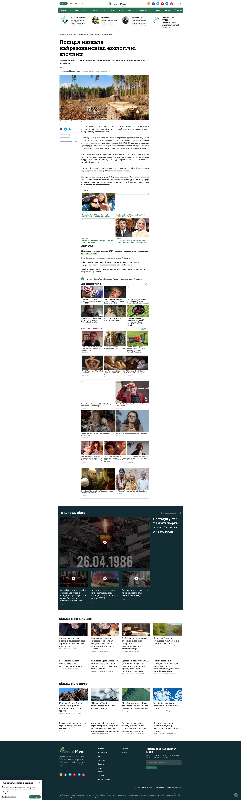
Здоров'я (93, 10)
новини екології (65, 136)
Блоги (121, 10)
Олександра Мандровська (69, 71)
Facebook (108, 279)
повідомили (87, 132)
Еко (84, 10)
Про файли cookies (9, 797)
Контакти (126, 752)
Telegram (138, 279)
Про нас (125, 749)
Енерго (103, 10)
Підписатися (151, 768)
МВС (76, 140)
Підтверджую (35, 797)
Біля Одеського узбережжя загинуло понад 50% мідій (105, 258)
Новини (63, 10)
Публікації (74, 10)
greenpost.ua (103, 795)
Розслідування (144, 10)
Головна (61, 34)
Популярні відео (72, 513)
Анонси (130, 10)
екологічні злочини (66, 140)
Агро (112, 10)
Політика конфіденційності (143, 787)
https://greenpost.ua (165, 794)
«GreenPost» (86, 794)
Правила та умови (159, 787)
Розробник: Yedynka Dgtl (174, 787)
